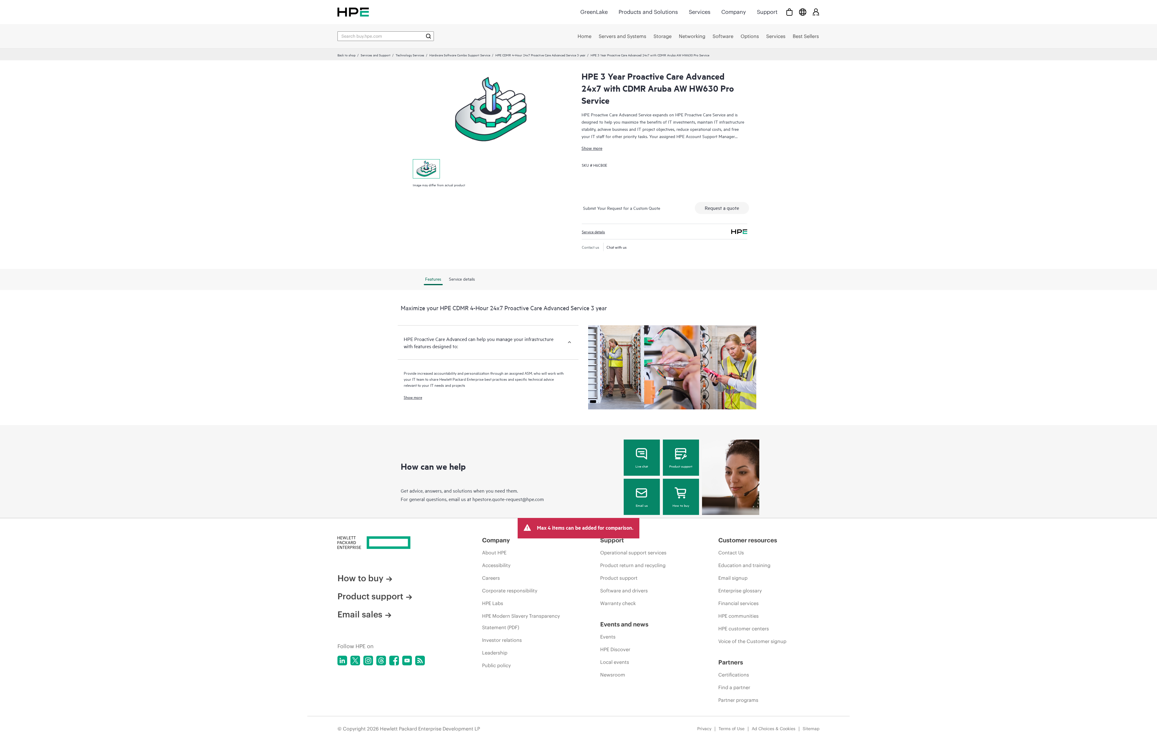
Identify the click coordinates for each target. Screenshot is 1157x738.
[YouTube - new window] (407, 660)
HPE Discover (615, 649)
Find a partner (734, 687)
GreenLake (594, 11)
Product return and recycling (633, 565)
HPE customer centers (743, 629)
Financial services (738, 603)
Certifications (733, 675)
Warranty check (618, 603)
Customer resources (747, 540)
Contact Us (731, 553)
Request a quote (722, 207)
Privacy (704, 728)
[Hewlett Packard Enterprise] (353, 12)
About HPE (494, 553)
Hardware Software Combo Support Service (459, 54)
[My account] (816, 12)
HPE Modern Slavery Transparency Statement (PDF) (521, 621)
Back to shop (346, 54)
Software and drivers (624, 591)
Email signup (733, 578)
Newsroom (612, 675)
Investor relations (502, 640)
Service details (593, 231)
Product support (680, 466)
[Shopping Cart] (789, 12)
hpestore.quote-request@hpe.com (508, 499)
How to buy (681, 505)
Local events (614, 662)
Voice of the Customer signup (752, 641)
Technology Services (410, 54)
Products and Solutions (648, 11)
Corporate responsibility (509, 591)
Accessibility (496, 565)
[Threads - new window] (381, 660)
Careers (491, 578)
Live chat (641, 466)
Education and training (744, 565)
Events (608, 637)
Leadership (494, 653)
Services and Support (375, 54)
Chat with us (617, 247)
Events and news (624, 624)
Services (699, 11)
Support (767, 11)
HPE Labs (492, 603)
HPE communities (738, 616)
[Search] (428, 36)
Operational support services (633, 553)
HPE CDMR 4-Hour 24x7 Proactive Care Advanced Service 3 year (540, 54)
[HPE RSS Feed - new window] (420, 660)
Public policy (496, 665)
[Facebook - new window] (394, 660)
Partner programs (738, 700)
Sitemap (811, 728)
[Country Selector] (802, 12)
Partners (730, 662)
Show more (592, 148)
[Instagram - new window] (368, 660)
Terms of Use (732, 728)
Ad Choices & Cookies (773, 728)
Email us (642, 505)
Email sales (359, 614)
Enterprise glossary (740, 591)
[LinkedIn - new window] (342, 660)
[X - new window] (355, 660)
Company (733, 11)
